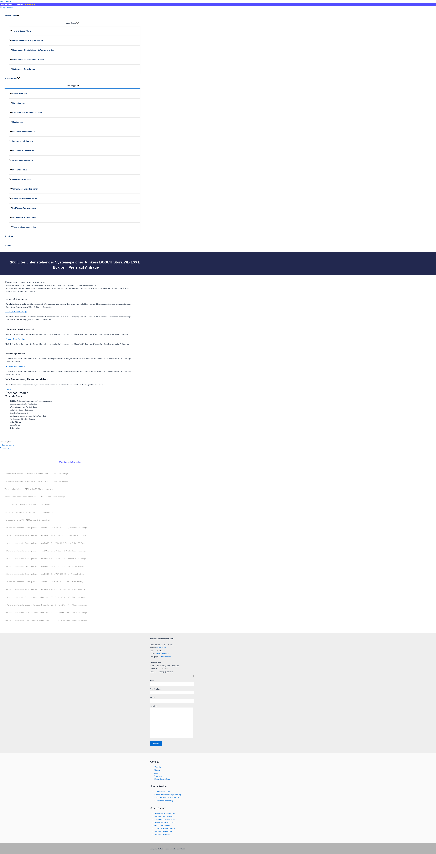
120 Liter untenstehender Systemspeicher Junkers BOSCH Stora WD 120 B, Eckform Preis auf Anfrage (45, 543)
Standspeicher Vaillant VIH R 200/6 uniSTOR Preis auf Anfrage (29, 520)
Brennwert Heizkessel (21, 170)
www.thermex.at (165, 657)
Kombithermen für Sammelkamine (27, 113)
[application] (18, 15)
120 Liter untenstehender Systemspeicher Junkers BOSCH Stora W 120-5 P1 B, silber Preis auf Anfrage (45, 551)
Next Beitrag (5, 448)
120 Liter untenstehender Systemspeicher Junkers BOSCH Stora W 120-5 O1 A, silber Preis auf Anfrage (45, 535)
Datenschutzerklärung (162, 779)
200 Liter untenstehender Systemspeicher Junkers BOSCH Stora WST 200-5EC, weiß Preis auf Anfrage (45, 589)
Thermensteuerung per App (24, 227)
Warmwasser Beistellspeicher (25, 189)
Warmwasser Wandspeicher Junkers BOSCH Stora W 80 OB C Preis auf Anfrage (36, 481)
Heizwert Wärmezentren (22, 160)
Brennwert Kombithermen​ (23, 132)
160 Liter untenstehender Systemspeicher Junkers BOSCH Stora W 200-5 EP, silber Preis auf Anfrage (44, 566)
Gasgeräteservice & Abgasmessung (27, 40)
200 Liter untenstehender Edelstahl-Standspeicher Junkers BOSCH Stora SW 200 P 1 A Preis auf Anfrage (46, 613)
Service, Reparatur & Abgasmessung (167, 795)
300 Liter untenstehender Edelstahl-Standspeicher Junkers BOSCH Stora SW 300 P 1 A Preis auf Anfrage (46, 620)
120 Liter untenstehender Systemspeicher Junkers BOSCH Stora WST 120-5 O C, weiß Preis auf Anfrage (46, 528)
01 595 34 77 (161, 648)
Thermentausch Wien (21, 31)
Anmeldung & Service (15, 366)
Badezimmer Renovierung (23, 69)
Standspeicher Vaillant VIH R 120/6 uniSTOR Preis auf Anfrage (29, 504)
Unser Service (11, 16)
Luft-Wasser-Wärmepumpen (24, 208)
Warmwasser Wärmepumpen (24, 217)
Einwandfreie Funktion (15, 339)
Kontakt (8, 245)
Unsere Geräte (11, 78)
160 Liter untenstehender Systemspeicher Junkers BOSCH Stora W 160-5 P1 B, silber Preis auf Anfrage (45, 559)
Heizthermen (17, 122)
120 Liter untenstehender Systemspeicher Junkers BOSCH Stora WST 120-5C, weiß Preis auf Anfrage (44, 574)
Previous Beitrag (7, 445)
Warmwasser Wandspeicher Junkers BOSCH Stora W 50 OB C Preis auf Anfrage (36, 474)
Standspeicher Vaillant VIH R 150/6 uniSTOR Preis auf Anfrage (29, 512)
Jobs (156, 773)
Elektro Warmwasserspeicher (24, 198)
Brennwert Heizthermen (22, 141)
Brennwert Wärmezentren (23, 151)
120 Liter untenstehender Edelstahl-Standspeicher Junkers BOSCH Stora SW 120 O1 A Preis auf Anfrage (46, 597)
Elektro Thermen (19, 93)
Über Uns (9, 236)
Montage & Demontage (16, 312)
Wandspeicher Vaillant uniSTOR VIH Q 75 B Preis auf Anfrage (29, 489)
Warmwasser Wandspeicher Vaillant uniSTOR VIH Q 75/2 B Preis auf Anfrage (35, 497)
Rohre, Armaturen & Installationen (166, 798)
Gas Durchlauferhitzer (21, 179)
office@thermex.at (162, 654)
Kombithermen (18, 103)
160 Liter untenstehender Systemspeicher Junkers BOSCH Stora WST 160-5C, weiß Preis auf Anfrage (44, 582)
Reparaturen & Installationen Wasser (28, 60)
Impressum (158, 776)
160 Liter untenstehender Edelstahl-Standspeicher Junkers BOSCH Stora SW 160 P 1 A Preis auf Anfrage (46, 605)
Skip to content (5, 1)
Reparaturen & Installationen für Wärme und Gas (33, 50)
